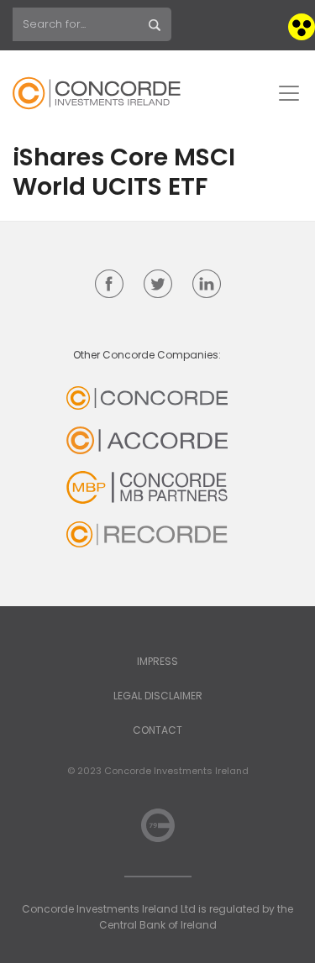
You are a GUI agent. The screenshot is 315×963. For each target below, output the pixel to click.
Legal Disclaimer (157, 695)
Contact (157, 730)
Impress (157, 661)
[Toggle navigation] (289, 93)
